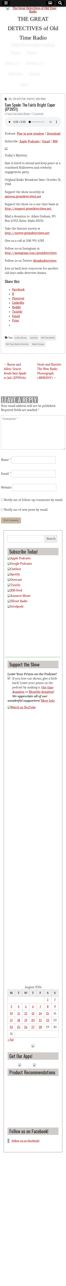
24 (11, 1027)
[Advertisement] (32, 634)
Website (6, 488)
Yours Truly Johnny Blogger (18, 113)
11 (18, 1013)
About (32, 52)
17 (11, 1020)
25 (18, 1027)
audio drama (21, 337)
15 (47, 1013)
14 (40, 1013)
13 (33, 1013)
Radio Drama (38, 344)
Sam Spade (41, 99)
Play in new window (30, 134)
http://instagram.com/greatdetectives (31, 253)
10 (11, 1013)
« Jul (11, 1040)
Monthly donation (41, 692)
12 (25, 1013)
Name (6, 460)
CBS (10, 99)
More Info (48, 701)
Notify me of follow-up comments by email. (33, 500)
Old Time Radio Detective (17, 344)
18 (18, 1020)
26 (25, 1027)
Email (46, 141)
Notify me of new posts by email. (26, 510)
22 (47, 1020)
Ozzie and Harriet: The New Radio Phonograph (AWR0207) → (49, 371)
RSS (55, 141)
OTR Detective (19, 99)
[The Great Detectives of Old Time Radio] (33, 10)
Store (24, 83)
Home (16, 52)
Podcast (31, 99)
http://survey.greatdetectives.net (27, 233)
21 (40, 1020)
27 (32, 1027)
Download (53, 134)
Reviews (32, 62)
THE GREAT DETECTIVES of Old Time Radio (33, 28)
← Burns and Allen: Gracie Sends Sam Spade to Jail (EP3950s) (15, 371)
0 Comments (38, 113)
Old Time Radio (48, 337)
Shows (10, 62)
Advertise (15, 73)
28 (40, 1027)
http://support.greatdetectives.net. (28, 209)
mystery (34, 337)
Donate (34, 73)
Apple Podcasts (29, 141)
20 (33, 1020)
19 (25, 1020)
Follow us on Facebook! (28, 1131)
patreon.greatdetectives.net (23, 196)
